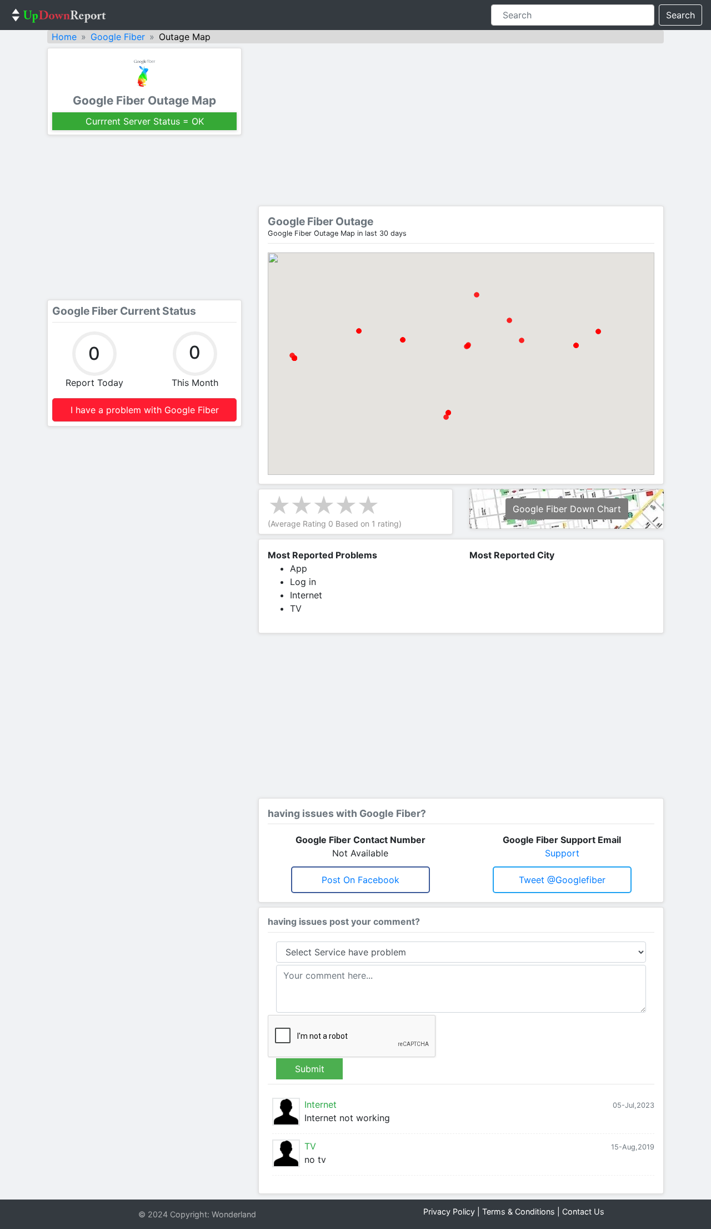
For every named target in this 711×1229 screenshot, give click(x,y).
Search (680, 15)
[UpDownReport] (59, 15)
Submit (309, 1068)
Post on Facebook (360, 879)
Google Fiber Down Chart (567, 508)
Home (64, 36)
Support (562, 853)
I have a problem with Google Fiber (145, 409)
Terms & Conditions (518, 1211)
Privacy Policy (449, 1211)
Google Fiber (118, 36)
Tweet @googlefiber (562, 879)
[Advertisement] (144, 217)
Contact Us (583, 1211)
